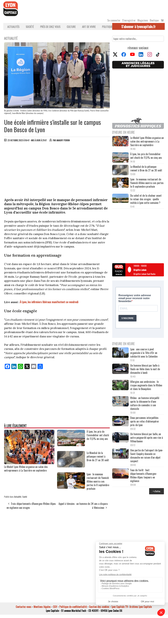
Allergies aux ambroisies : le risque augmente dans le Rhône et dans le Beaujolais (146, 385)
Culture (71, 27)
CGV (55, 607)
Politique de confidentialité (73, 607)
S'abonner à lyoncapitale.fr (138, 26)
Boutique (154, 20)
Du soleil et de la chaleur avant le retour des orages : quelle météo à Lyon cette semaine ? (146, 199)
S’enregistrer (129, 20)
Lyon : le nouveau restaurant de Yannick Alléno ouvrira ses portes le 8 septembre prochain (147, 182)
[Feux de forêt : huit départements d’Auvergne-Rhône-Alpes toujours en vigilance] (120, 473)
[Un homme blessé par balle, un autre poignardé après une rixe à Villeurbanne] (120, 437)
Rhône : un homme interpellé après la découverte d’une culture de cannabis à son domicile (144, 403)
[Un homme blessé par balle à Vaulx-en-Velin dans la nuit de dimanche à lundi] (120, 369)
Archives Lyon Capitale (140, 607)
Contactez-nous (23, 607)
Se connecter (113, 20)
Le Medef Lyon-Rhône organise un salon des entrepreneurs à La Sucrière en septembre (26, 468)
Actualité (17, 496)
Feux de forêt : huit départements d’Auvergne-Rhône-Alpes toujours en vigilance (143, 475)
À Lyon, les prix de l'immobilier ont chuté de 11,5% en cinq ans (146, 155)
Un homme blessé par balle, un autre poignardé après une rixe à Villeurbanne (146, 437)
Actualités (13, 27)
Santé (24, 496)
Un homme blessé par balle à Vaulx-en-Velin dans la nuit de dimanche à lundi (145, 369)
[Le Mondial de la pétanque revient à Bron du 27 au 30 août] (71, 466)
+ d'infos (156, 491)
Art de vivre (89, 27)
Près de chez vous (50, 27)
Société (30, 27)
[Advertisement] (57, 169)
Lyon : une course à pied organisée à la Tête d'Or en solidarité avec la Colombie (144, 352)
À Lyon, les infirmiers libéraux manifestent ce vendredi (49, 302)
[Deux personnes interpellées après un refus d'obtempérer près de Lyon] (120, 421)
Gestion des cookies (99, 607)
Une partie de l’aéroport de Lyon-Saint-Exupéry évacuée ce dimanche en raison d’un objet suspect (146, 455)
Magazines (142, 20)
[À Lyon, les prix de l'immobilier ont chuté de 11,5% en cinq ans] (71, 445)
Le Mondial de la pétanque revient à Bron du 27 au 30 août (146, 168)
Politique (107, 27)
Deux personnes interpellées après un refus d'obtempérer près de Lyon (144, 421)
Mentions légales (42, 607)
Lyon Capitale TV (120, 607)
